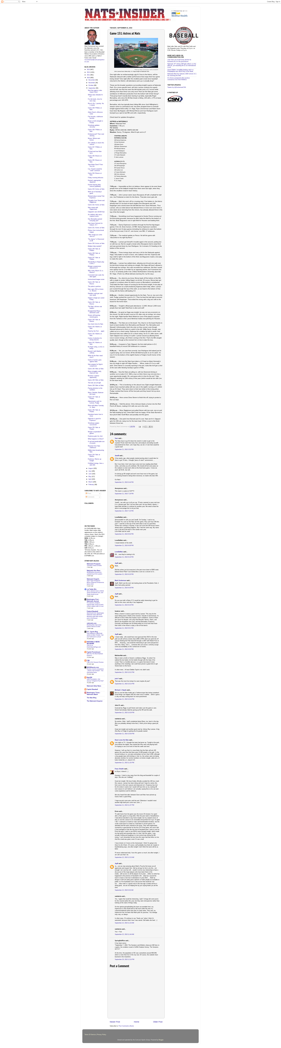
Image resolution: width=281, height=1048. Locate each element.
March (90, 482)
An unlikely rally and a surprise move (95, 215)
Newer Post (115, 1022)
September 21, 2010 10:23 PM (124, 684)
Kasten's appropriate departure (94, 181)
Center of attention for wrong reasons (95, 339)
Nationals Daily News (94, 686)
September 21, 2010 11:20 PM (124, 762)
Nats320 (89, 677)
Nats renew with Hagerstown (93, 208)
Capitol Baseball (92, 689)
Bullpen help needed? (95, 246)
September (92, 88)
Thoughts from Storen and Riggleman (96, 201)
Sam (116, 438)
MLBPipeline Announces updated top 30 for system (94, 573)
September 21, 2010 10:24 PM (124, 699)
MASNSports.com (93, 667)
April (90, 479)
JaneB (117, 455)
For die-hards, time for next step (95, 100)
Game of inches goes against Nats (95, 360)
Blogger (161, 1040)
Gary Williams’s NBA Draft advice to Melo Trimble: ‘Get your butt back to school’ (95, 635)
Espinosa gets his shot (95, 436)
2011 (88, 75)
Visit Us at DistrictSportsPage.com (94, 646)
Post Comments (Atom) (126, 1026)
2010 (88, 77)
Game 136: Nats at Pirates (94, 410)
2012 (88, 72)
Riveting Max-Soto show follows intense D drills (94, 625)
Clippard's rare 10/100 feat (96, 212)
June (90, 474)
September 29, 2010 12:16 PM (124, 959)
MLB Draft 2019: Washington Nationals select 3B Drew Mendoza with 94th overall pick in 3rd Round (95, 615)
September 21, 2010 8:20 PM (124, 574)
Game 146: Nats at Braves (94, 282)
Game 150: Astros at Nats (96, 243)
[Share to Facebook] (150, 427)
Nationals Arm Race (93, 570)
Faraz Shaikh (119, 769)
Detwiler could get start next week (95, 294)
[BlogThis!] (146, 427)
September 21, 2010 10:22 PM (124, 672)
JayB (116, 563)
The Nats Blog (91, 698)
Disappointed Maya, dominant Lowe (94, 311)
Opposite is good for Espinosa (94, 419)
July (90, 471)
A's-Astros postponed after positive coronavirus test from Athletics (178, 78)
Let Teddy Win (91, 589)
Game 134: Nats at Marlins (94, 455)
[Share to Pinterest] (152, 427)
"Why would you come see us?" (95, 235)
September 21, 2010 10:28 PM (124, 712)
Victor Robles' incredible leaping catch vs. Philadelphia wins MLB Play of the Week (180, 70)
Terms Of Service (90, 1034)
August (90, 468)
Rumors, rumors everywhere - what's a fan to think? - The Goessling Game (95, 670)
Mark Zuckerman (120, 580)
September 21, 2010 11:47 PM (124, 805)
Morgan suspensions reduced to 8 (94, 267)
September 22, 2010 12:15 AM (124, 857)
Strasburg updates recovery (94, 126)
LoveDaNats (119, 552)
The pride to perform (94, 286)
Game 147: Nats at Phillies (94, 258)
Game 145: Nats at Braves (94, 303)
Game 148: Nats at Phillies (94, 254)
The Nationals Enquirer (95, 701)
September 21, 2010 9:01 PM (124, 628)
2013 (88, 69)
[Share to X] (148, 427)
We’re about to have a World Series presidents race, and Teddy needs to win (95, 592)
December (91, 80)
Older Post (157, 1022)
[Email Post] (139, 426)
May (90, 476)
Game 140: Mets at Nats (96, 369)
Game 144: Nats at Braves (94, 320)
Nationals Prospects (93, 564)
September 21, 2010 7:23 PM (124, 511)
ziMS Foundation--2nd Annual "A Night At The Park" (95, 680)
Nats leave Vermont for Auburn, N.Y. (95, 224)
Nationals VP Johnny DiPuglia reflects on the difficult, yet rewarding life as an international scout (181, 65)
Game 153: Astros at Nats (96, 189)
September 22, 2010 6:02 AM (124, 890)
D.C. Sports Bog (92, 632)
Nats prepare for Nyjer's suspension (95, 365)
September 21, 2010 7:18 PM (124, 493)
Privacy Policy (101, 1034)
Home (136, 1022)
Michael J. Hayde (120, 690)
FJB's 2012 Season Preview (95, 662)
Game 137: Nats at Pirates (94, 397)
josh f (117, 678)
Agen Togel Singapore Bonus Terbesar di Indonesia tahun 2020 (95, 582)
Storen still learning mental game (94, 316)
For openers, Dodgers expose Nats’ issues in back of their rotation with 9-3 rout (95, 604)
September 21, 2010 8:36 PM (124, 588)
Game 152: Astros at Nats (96, 205)
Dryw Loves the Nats (122, 740)
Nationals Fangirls (93, 579)
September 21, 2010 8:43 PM (124, 605)
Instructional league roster (96, 279)
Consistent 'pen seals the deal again (96, 275)
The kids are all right (94, 383)
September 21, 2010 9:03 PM (124, 649)
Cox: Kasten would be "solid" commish (95, 169)
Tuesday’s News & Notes (94, 565)
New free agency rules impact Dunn (95, 91)
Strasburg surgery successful (93, 423)
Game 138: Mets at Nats (96, 385)
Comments (90, 497)
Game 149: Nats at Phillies (94, 249)
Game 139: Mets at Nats (96, 380)
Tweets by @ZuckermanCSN (176, 87)
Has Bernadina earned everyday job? (95, 219)
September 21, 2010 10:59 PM (124, 733)
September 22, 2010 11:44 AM (124, 934)
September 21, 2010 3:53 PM (124, 449)
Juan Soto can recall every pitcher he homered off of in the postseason (179, 60)
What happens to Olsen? (96, 439)
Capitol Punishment (93, 652)
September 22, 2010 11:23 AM (124, 923)
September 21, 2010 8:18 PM (124, 557)
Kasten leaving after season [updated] (94, 185)
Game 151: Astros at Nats (96, 227)
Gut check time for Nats (95, 324)
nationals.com (91, 623)
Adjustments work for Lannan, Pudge (94, 402)
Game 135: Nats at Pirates (94, 428)
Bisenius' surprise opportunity (93, 376)
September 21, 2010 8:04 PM (124, 534)
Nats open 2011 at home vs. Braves (95, 290)
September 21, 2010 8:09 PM (124, 545)
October (91, 85)
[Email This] (143, 427)
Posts (89, 493)
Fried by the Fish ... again (96, 331)
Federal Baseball (92, 611)
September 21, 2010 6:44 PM (124, 482)
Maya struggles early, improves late (95, 372)
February (91, 484)
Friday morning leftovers (95, 177)
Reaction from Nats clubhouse (94, 446)
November (91, 82)
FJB (88, 660)
